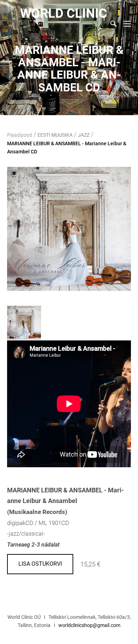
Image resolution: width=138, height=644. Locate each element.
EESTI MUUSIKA (55, 135)
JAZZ (84, 135)
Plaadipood (19, 135)
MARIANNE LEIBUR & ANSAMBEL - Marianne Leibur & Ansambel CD (66, 148)
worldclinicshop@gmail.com (89, 625)
